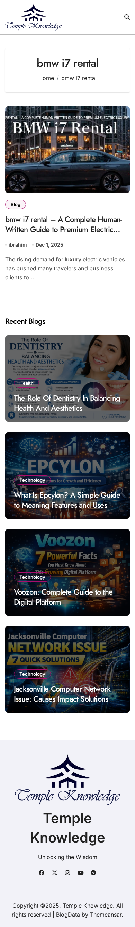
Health (26, 383)
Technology (32, 480)
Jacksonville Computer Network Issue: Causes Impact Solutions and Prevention (62, 698)
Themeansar (106, 914)
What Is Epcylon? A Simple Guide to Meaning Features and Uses (67, 499)
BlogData (68, 914)
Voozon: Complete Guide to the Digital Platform (63, 596)
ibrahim (18, 245)
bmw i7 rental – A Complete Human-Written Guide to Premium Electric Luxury (63, 229)
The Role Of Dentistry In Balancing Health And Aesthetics (67, 402)
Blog (15, 204)
